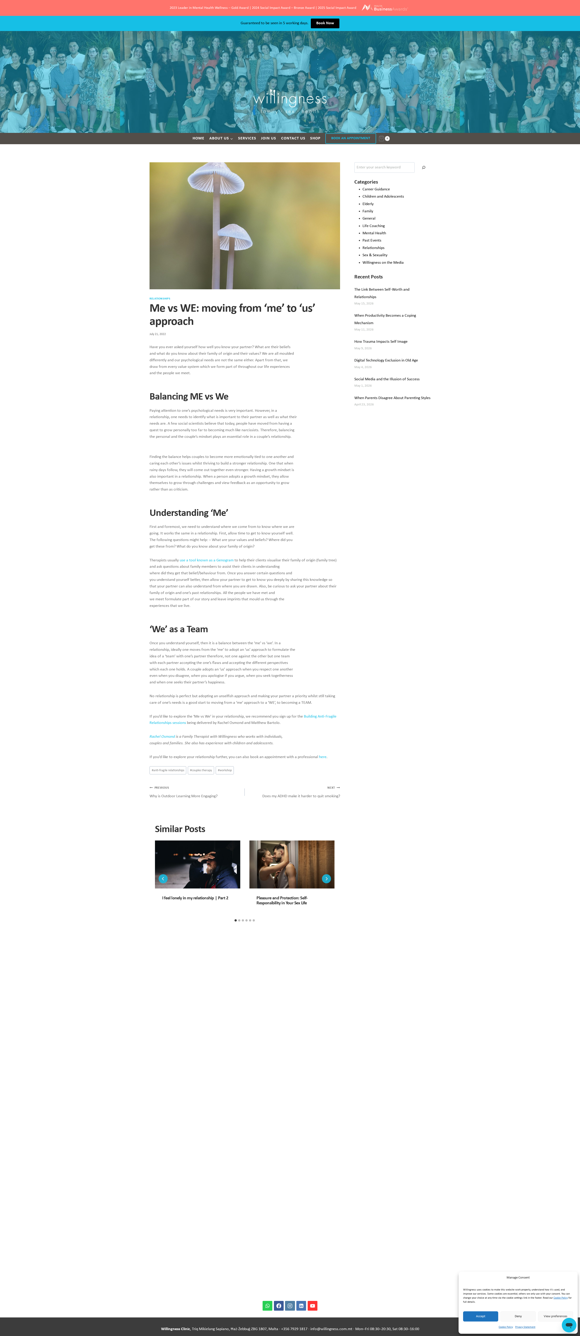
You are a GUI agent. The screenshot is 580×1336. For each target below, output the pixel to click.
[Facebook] (279, 1306)
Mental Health (374, 233)
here (322, 757)
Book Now (325, 23)
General (368, 218)
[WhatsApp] (267, 1306)
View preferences (555, 1316)
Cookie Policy (560, 1298)
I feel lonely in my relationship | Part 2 (195, 898)
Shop (315, 138)
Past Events (371, 240)
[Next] (326, 878)
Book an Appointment (350, 138)
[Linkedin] (301, 1306)
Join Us (268, 138)
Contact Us (293, 138)
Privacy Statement (525, 1327)
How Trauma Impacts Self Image (381, 342)
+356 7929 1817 (294, 1329)
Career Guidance (376, 189)
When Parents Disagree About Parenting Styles (392, 398)
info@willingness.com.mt (331, 1329)
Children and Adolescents (383, 196)
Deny (518, 1316)
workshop (225, 770)
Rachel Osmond (162, 737)
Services (247, 138)
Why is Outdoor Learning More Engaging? (184, 792)
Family (367, 211)
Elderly (368, 204)
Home (198, 138)
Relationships (160, 298)
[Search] (423, 167)
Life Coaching (373, 226)
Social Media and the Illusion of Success (387, 379)
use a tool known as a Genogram (207, 560)
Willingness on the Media (383, 263)
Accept (480, 1316)
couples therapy (201, 770)
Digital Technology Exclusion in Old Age (386, 360)
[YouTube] (312, 1306)
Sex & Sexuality (374, 255)
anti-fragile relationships (168, 770)
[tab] (235, 920)
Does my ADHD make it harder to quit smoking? (301, 792)
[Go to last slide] (163, 878)
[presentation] (197, 864)
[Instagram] (290, 1306)
